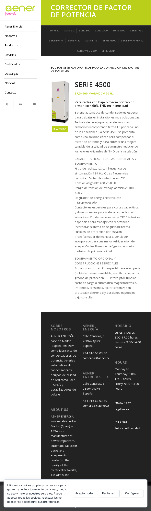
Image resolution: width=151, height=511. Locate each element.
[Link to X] (7, 104)
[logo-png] (20, 10)
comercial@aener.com (97, 358)
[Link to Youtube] (34, 104)
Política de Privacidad (127, 428)
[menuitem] (20, 26)
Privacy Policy (123, 402)
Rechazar (108, 493)
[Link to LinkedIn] (20, 104)
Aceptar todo (84, 493)
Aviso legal (121, 421)
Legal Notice (122, 409)
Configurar (132, 493)
